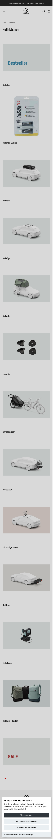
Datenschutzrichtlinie (10, 834)
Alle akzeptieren (26, 815)
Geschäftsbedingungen (26, 834)
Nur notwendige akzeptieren (26, 821)
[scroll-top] (45, 833)
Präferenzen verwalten (26, 827)
